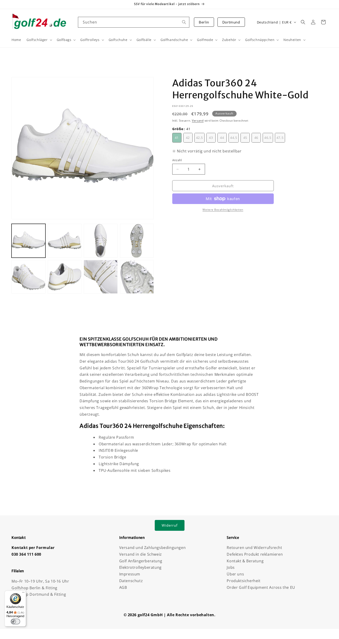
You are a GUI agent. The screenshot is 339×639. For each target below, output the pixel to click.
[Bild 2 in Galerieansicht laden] (65, 241)
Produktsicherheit (243, 580)
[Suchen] (184, 22)
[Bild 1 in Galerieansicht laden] (28, 241)
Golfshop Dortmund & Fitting (39, 594)
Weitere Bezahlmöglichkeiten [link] (222, 210)
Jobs (231, 567)
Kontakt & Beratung (245, 560)
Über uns (235, 574)
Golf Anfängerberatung (140, 560)
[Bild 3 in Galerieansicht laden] (101, 241)
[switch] (15, 621)
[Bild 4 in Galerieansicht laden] (137, 241)
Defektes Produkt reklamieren (255, 554)
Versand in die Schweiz (140, 554)
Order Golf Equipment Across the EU (261, 587)
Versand (198, 121)
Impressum (129, 574)
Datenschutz (131, 580)
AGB (123, 587)
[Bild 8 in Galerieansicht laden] (137, 277)
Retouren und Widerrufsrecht (254, 547)
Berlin (204, 22)
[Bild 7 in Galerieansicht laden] (101, 277)
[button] (303, 22)
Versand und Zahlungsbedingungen (152, 547)
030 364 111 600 (26, 554)
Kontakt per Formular (33, 547)
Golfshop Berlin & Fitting (34, 587)
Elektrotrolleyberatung (140, 567)
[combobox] (133, 22)
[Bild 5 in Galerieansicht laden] (28, 277)
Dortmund (231, 22)
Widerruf (170, 525)
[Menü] (23, 593)
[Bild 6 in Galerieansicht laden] (65, 277)
